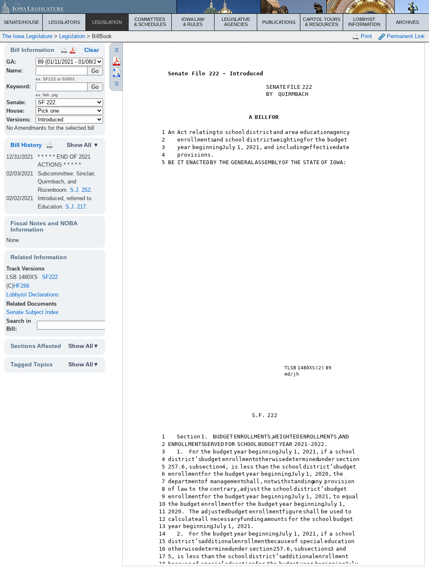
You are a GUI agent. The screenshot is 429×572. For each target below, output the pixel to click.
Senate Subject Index (32, 312)
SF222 (50, 277)
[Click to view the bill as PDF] (116, 60)
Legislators (64, 22)
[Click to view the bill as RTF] (116, 72)
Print (365, 36)
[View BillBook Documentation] (72, 49)
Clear (91, 50)
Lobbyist (364, 22)
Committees (150, 22)
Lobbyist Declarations (32, 294)
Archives (407, 22)
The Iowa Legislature (27, 36)
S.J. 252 (80, 190)
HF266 (21, 286)
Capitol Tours (321, 22)
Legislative (236, 22)
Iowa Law (192, 22)
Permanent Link (405, 36)
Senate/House (21, 22)
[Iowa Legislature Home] (214, 6)
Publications (278, 22)
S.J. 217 (75, 207)
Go (94, 87)
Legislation (107, 22)
